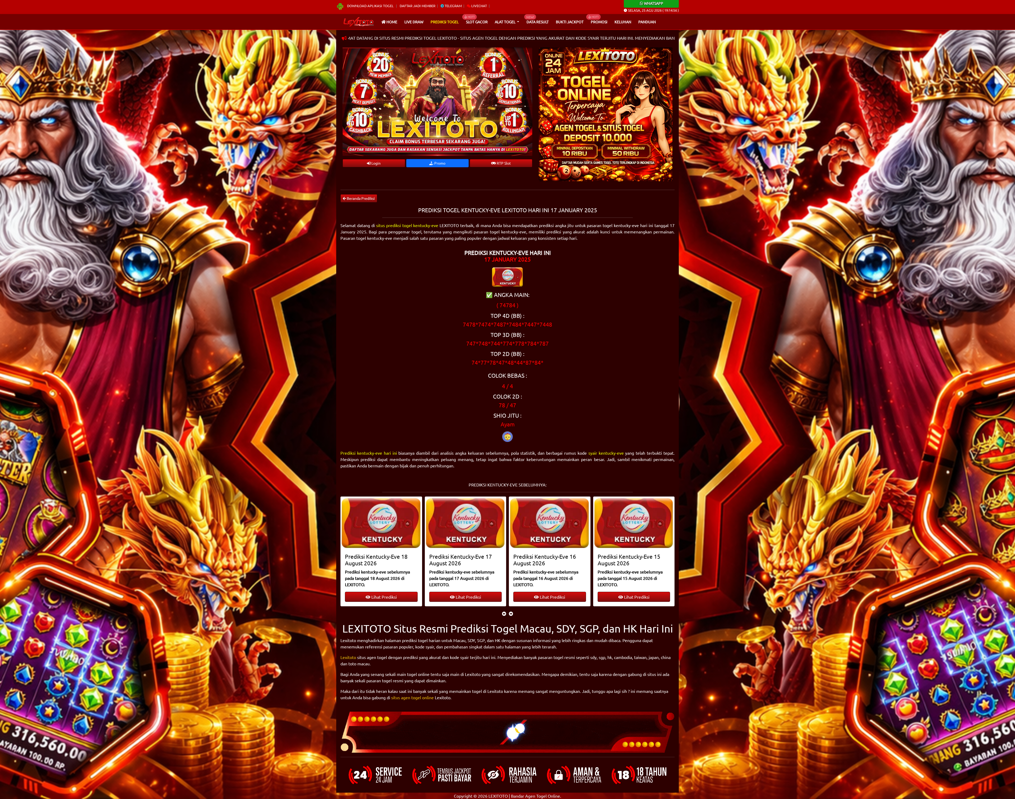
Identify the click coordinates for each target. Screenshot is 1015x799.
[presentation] (504, 613)
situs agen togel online (412, 697)
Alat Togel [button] (505, 21)
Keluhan (623, 21)
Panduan (647, 21)
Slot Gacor (477, 21)
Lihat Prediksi (384, 596)
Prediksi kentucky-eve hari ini (368, 452)
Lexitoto (348, 657)
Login (376, 163)
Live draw (413, 21)
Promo (439, 163)
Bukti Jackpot (570, 21)
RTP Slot (503, 163)
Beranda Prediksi (360, 198)
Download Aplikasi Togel (370, 5)
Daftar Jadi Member (417, 5)
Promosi (599, 21)
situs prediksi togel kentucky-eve (407, 225)
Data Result (538, 21)
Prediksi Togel (445, 21)
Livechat (478, 5)
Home (391, 21)
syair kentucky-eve (606, 452)
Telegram (453, 5)
